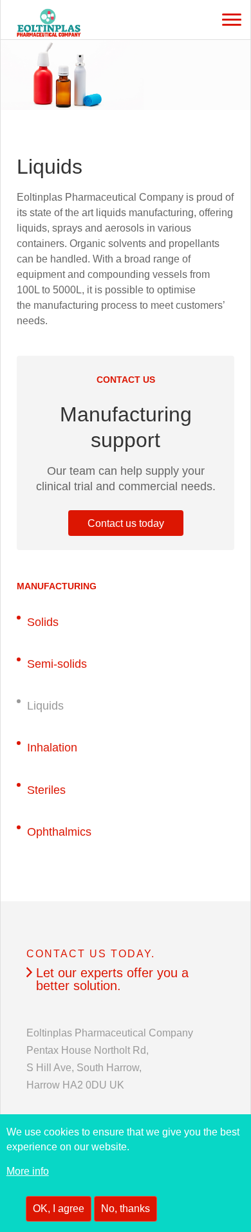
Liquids (45, 705)
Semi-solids (57, 663)
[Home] (32, 25)
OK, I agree (58, 1208)
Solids (43, 622)
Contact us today (126, 523)
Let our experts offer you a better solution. (112, 979)
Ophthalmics (59, 831)
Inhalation (52, 747)
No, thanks (125, 1208)
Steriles (46, 790)
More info (27, 1171)
